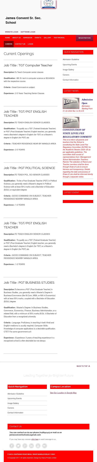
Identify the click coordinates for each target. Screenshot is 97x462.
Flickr (44, 446)
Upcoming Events (70, 64)
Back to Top (82, 366)
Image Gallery (68, 69)
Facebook (11, 446)
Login (30, 44)
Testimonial (59, 38)
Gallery (47, 38)
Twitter (18, 446)
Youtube (38, 446)
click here (34, 439)
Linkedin (31, 446)
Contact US (20, 44)
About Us (16, 38)
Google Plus (25, 446)
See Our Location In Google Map (63, 392)
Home (7, 38)
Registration (85, 38)
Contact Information (71, 79)
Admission (27, 38)
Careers (8, 44)
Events (38, 38)
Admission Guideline (71, 59)
